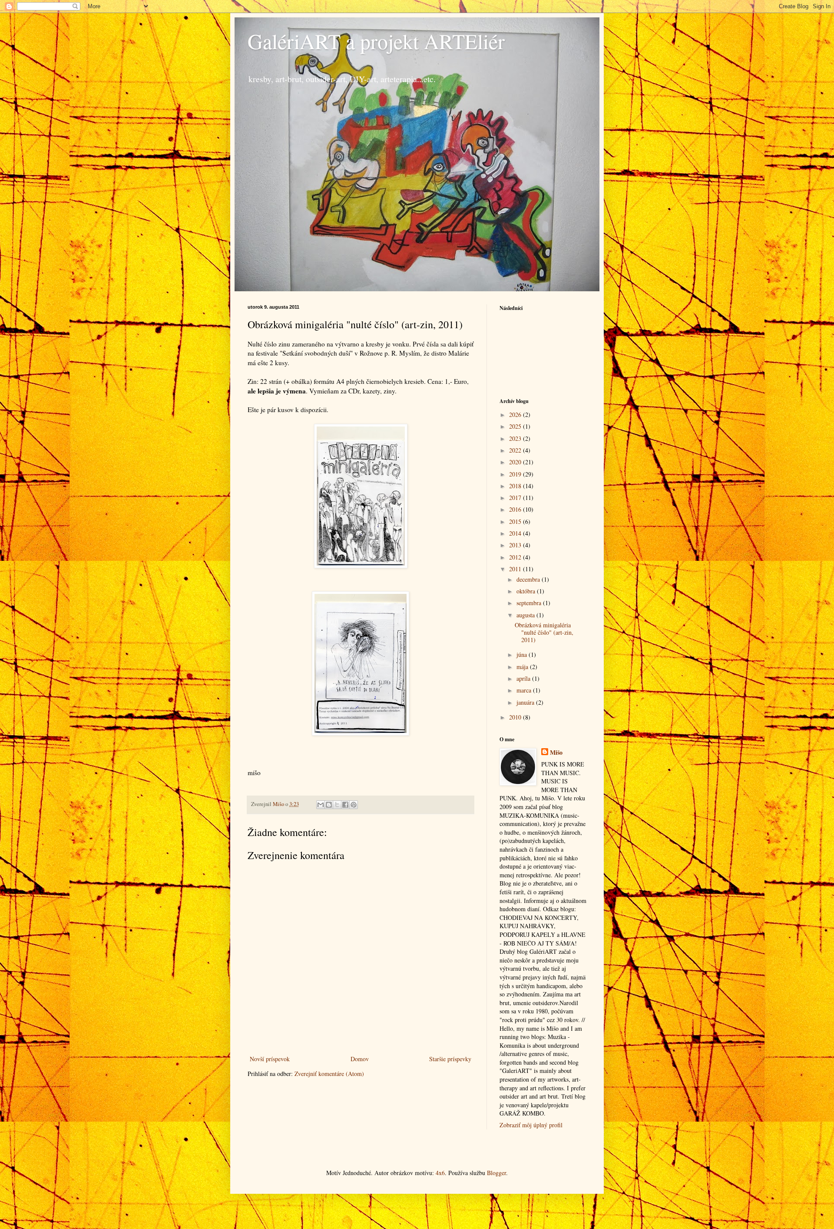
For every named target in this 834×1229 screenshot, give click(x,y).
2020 (516, 462)
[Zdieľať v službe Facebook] (345, 804)
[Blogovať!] (328, 804)
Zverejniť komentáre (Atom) (329, 1073)
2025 (516, 426)
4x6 (440, 1173)
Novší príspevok (270, 1059)
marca (524, 690)
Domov (360, 1059)
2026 (516, 414)
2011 (516, 569)
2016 (516, 509)
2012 (516, 557)
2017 (516, 497)
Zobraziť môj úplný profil (531, 1125)
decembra (529, 579)
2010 (516, 717)
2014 (516, 533)
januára (526, 702)
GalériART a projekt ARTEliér (376, 41)
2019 (516, 474)
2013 (516, 545)
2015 (516, 521)
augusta (526, 615)
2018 (516, 486)
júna (522, 654)
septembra (529, 603)
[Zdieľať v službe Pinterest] (353, 804)
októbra (526, 591)
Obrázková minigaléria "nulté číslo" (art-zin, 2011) (544, 632)
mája (523, 667)
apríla (524, 678)
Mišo (556, 752)
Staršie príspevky (450, 1059)
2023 (516, 438)
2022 (516, 450)
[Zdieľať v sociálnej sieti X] (337, 804)
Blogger (496, 1173)
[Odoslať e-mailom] (320, 804)
